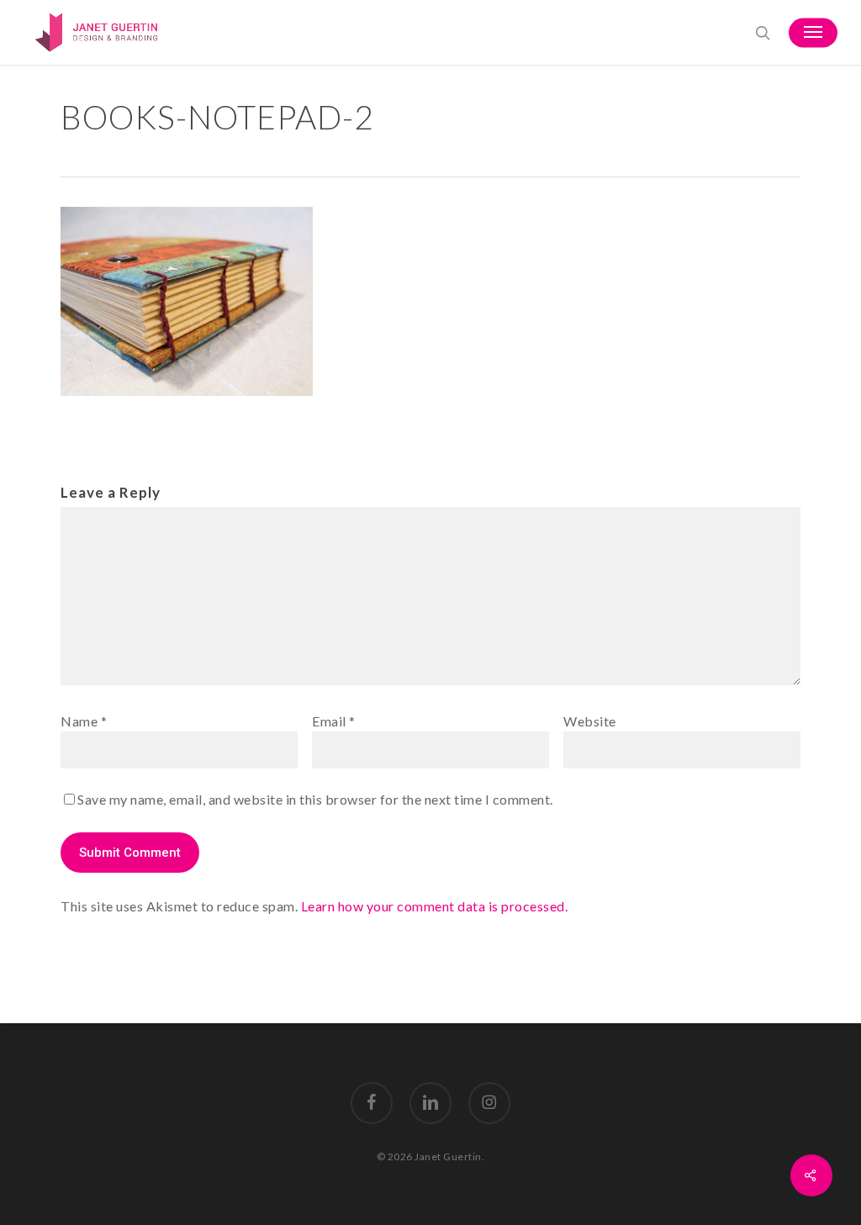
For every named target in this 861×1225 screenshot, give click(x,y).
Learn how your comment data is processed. (434, 906)
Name (84, 721)
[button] (813, 33)
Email (334, 721)
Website (589, 721)
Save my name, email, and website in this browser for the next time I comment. (315, 799)
